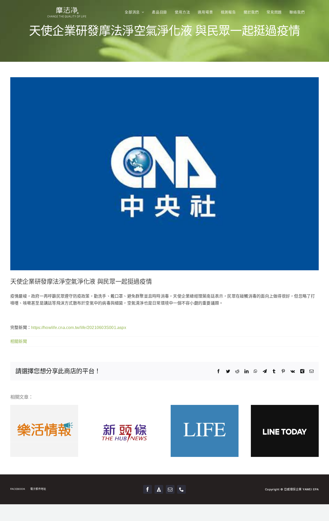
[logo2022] (67, 4)
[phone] (181, 489)
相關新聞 (18, 341)
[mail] (170, 489)
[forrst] (158, 489)
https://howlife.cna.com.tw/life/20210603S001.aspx (78, 327)
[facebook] (147, 489)
